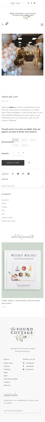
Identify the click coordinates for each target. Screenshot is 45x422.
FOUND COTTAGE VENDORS (9, 221)
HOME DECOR (5, 200)
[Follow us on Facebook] (13, 174)
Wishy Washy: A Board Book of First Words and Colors (21, 301)
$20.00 (24, 140)
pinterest (29, 369)
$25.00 (33, 140)
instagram (30, 363)
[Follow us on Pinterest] (28, 174)
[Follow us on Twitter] (18, 174)
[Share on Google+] (23, 174)
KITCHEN (4, 203)
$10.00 (15, 140)
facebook (30, 366)
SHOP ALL (7, 385)
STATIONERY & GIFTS (7, 217)
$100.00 (24, 145)
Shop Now (15, 2)
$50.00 (15, 145)
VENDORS (7, 382)
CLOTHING (4, 207)
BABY (3, 210)
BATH (3, 214)
